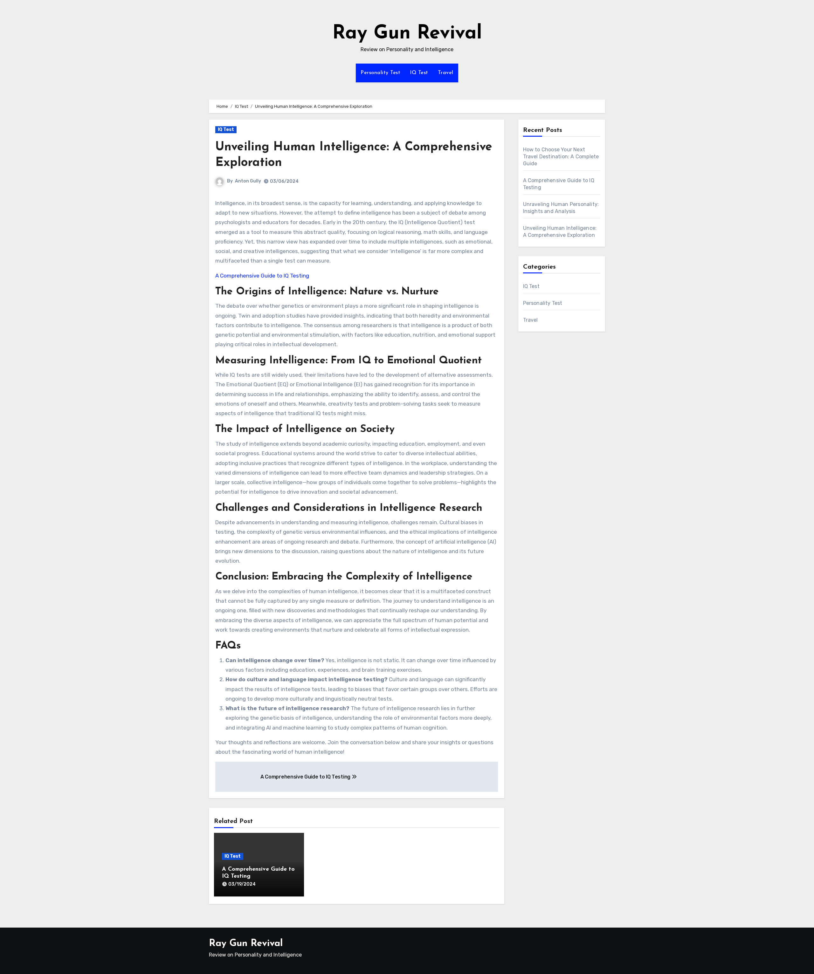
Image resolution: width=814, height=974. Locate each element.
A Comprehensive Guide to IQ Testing (262, 275)
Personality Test (380, 72)
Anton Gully (248, 181)
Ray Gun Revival (407, 33)
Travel (445, 72)
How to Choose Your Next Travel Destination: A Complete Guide (561, 157)
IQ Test (419, 72)
